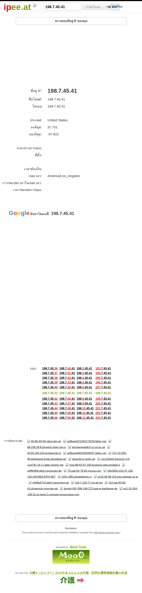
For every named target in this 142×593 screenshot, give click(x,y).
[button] (96, 7)
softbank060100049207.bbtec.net (86, 453)
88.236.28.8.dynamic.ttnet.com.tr (46, 447)
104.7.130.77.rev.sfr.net (89, 482)
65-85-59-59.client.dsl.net (46, 441)
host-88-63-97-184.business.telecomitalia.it (94, 464)
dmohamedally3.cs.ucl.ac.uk (88, 447)
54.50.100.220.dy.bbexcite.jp (44, 453)
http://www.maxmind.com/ (106, 532)
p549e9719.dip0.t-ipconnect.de (51, 482)
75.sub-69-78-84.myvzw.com (84, 470)
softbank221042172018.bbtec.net (86, 441)
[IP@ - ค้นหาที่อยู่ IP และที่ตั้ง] (36, 6)
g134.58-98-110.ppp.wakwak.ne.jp (118, 476)
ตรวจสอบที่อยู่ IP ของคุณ (71, 21)
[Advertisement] (71, 55)
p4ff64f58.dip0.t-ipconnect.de (44, 470)
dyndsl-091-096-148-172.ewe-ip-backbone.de (90, 488)
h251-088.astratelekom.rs (77, 476)
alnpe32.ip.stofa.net (83, 458)
